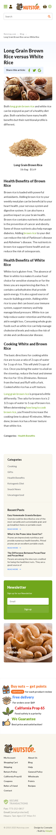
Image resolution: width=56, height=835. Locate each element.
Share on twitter (34, 70)
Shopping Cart (11, 762)
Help (30, 767)
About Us (32, 757)
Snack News (14, 489)
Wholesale (33, 776)
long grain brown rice (22, 106)
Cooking (12, 466)
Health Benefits (26, 435)
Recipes (32, 786)
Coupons (8, 781)
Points (31, 781)
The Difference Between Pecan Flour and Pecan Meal (26, 554)
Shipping (8, 767)
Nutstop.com (10, 34)
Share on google (39, 70)
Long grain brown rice (16, 394)
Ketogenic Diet (15, 483)
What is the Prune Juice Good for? (24, 534)
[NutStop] (28, 6)
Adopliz (48, 831)
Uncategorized (15, 494)
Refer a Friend (11, 786)
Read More (12, 529)
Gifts (10, 471)
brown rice (30, 233)
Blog (22, 34)
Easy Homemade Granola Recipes (24, 515)
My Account (10, 757)
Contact (8, 790)
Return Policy (10, 771)
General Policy (35, 771)
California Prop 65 (13, 776)
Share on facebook (29, 70)
